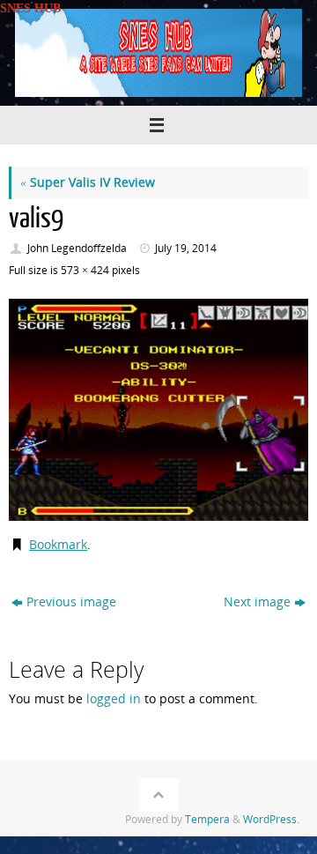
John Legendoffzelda (77, 248)
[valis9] (158, 410)
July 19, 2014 (186, 248)
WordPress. (271, 819)
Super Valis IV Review (87, 182)
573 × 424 (85, 270)
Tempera (207, 819)
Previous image (71, 602)
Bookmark (58, 545)
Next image (257, 602)
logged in (113, 699)
